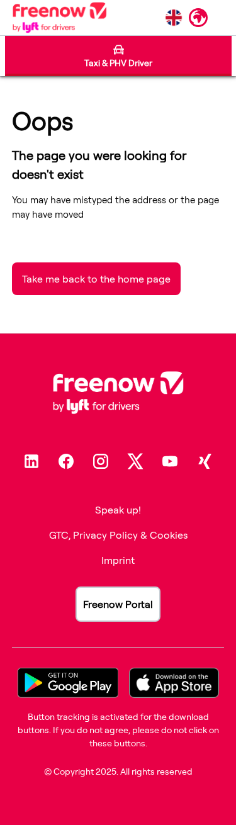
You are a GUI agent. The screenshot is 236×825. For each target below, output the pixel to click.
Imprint (118, 560)
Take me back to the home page (96, 278)
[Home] (59, 17)
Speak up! (118, 509)
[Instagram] (100, 461)
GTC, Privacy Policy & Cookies (118, 535)
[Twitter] (135, 461)
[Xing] (204, 461)
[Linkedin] (31, 461)
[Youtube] (169, 461)
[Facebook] (66, 461)
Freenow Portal (118, 604)
